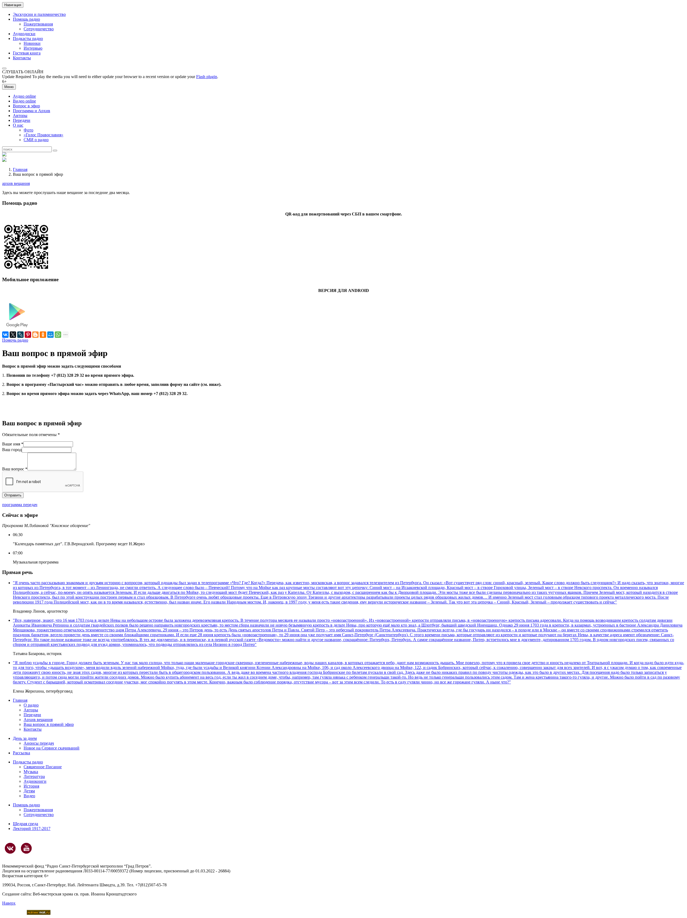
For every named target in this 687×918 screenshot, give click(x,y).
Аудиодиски (24, 33)
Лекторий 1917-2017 (31, 828)
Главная (20, 169)
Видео (29, 795)
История (31, 786)
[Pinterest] (28, 334)
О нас (18, 125)
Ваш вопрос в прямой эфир (49, 724)
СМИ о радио (36, 139)
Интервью (33, 48)
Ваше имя (12, 444)
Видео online (24, 101)
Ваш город (12, 449)
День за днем (25, 738)
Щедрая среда (25, 823)
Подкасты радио (28, 38)
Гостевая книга (27, 53)
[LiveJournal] (20, 334)
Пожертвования (38, 24)
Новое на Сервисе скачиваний (51, 748)
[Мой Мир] (50, 334)
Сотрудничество (39, 29)
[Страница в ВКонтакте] (10, 848)
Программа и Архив (31, 110)
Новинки (32, 43)
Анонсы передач (39, 743)
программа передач (19, 504)
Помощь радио (26, 19)
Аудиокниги (35, 781)
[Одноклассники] (43, 334)
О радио (31, 705)
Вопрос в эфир (26, 106)
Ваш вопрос (14, 469)
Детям (29, 791)
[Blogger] (35, 334)
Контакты (22, 58)
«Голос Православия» (43, 135)
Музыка (31, 771)
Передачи (21, 120)
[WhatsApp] (58, 334)
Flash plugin (206, 76)
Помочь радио (15, 340)
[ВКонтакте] (5, 334)
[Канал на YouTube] (26, 848)
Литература (34, 776)
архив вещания (16, 183)
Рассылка (21, 753)
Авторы (20, 115)
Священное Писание (43, 767)
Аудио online (24, 96)
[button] (4, 68)
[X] (13, 334)
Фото (28, 130)
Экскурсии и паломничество (39, 14)
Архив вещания (38, 719)
